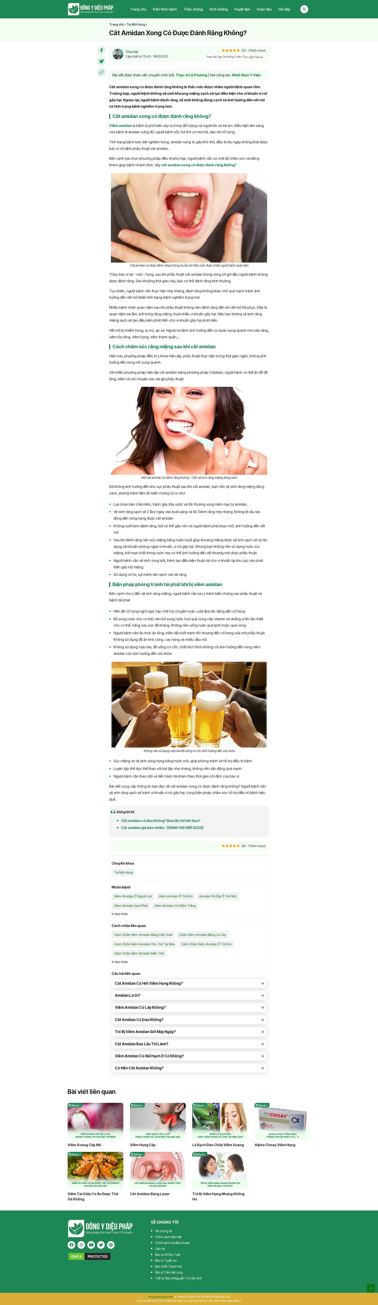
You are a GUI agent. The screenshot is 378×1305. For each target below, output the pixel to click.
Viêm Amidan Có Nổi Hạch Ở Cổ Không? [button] (149, 1056)
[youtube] (91, 1245)
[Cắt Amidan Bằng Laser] (158, 1170)
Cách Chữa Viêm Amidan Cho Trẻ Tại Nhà (144, 944)
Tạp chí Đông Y (91, 9)
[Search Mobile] (304, 9)
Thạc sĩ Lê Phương (191, 75)
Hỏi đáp (284, 9)
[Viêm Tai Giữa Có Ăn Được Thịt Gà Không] (95, 1170)
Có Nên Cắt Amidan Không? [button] (139, 1068)
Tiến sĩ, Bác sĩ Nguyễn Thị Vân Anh (178, 1278)
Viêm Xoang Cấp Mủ (84, 1145)
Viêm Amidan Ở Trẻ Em (175, 896)
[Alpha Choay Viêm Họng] (282, 1121)
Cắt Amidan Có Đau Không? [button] (139, 1020)
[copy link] (101, 72)
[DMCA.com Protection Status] (89, 1256)
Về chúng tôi (163, 1231)
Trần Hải (132, 52)
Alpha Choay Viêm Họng (275, 1145)
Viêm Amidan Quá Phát (131, 906)
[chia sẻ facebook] (101, 50)
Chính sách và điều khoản (172, 1243)
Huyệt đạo (242, 9)
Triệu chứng (193, 9)
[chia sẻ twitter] (101, 61)
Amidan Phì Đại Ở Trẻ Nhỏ (217, 896)
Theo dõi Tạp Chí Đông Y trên (224, 56)
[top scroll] (371, 1288)
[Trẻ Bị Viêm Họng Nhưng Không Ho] (220, 1170)
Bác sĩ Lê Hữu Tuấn (168, 1254)
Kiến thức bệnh (165, 9)
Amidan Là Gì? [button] (127, 995)
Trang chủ (138, 9)
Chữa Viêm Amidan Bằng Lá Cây (202, 935)
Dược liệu (264, 9)
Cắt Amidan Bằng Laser (150, 1194)
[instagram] (81, 1245)
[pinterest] (111, 1245)
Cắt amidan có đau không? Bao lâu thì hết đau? (160, 820)
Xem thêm (121, 914)
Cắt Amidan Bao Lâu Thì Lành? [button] (141, 1044)
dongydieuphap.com (160, 1296)
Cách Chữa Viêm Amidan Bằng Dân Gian (143, 935)
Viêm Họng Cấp (143, 1145)
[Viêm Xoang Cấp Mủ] (95, 1121)
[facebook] (71, 1245)
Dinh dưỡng (218, 9)
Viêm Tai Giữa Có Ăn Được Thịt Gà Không (93, 1196)
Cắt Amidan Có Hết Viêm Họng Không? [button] (149, 983)
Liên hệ (160, 1249)
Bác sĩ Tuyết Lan (166, 1260)
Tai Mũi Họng (136, 24)
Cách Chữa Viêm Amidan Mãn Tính (139, 953)
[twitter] (101, 1245)
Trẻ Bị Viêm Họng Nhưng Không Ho (218, 1196)
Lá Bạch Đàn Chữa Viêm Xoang (218, 1145)
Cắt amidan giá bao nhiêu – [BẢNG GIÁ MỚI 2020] (162, 827)
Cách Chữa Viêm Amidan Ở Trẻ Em (206, 944)
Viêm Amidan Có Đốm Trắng (175, 906)
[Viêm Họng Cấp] (158, 1121)
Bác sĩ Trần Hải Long (169, 1272)
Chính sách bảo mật (168, 1237)
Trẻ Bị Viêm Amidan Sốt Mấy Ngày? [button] (145, 1032)
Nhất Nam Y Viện (246, 75)
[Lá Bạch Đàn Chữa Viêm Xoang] (220, 1121)
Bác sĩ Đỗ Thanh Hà (168, 1266)
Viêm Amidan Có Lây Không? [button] (140, 1007)
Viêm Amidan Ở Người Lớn (133, 896)
